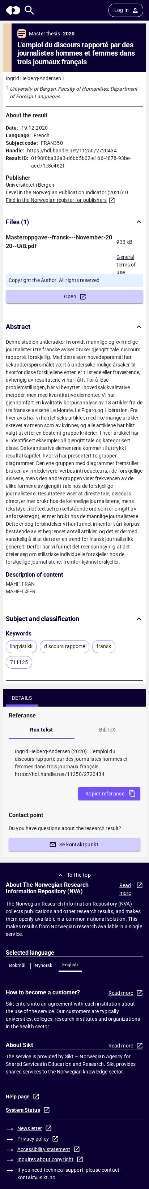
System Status (23, 1110)
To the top (79, 875)
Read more (125, 889)
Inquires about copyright (45, 1159)
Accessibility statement (43, 1149)
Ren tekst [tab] (41, 730)
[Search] (29, 10)
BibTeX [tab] (107, 730)
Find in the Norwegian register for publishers (56, 200)
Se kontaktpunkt (78, 844)
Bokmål (17, 965)
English (70, 964)
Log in (121, 10)
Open (70, 296)
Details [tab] (22, 698)
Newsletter (29, 1128)
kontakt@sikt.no (36, 1177)
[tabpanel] (74, 763)
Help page (18, 1096)
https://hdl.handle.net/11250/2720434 (72, 150)
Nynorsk (44, 965)
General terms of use (126, 262)
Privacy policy (33, 1139)
